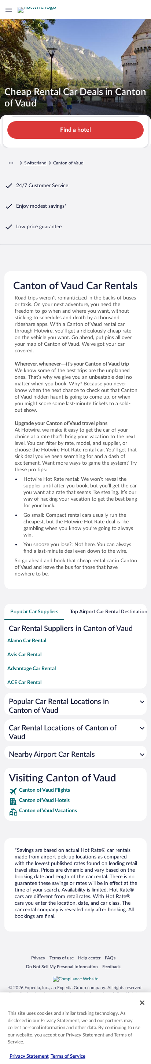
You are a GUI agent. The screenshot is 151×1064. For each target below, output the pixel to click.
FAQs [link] (110, 957)
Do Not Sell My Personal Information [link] (62, 966)
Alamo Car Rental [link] (26, 640)
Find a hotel (75, 130)
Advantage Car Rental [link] (31, 668)
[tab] (34, 612)
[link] (75, 791)
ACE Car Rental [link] (24, 682)
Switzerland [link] (35, 163)
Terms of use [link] (61, 957)
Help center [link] (89, 957)
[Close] (142, 1003)
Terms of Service (68, 1056)
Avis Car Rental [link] (24, 654)
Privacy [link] (38, 957)
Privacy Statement (29, 1056)
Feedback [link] (111, 966)
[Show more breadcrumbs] (11, 163)
